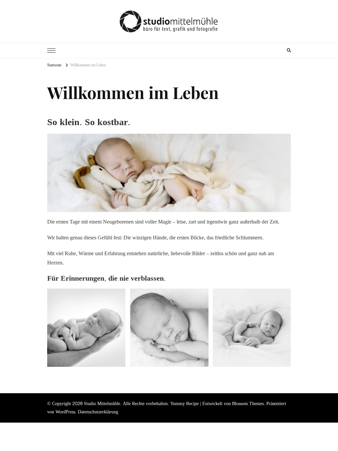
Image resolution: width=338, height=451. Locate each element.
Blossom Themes (248, 403)
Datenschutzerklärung (98, 412)
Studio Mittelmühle (102, 403)
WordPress (65, 412)
